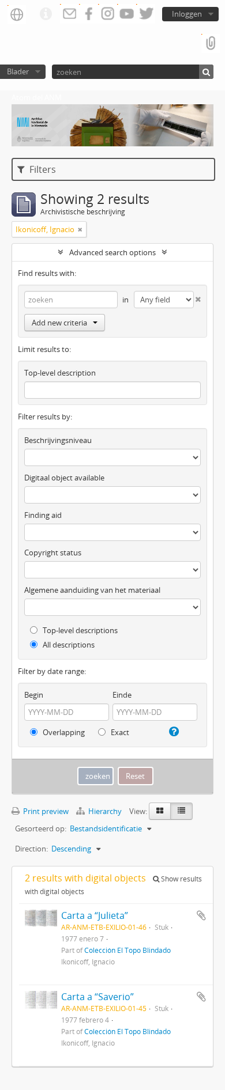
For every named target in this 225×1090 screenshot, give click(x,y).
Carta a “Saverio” (97, 996)
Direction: (31, 848)
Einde (122, 695)
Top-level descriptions (79, 630)
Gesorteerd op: (40, 828)
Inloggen (187, 14)
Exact (119, 732)
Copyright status (52, 552)
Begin (33, 695)
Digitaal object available (64, 477)
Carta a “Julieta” (94, 915)
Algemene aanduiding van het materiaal (92, 590)
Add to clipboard (201, 915)
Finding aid (43, 515)
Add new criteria (59, 322)
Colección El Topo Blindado (127, 950)
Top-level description (60, 373)
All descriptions (68, 644)
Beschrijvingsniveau (58, 440)
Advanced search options (112, 252)
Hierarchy (105, 811)
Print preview (45, 811)
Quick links (45, 14)
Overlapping (63, 732)
